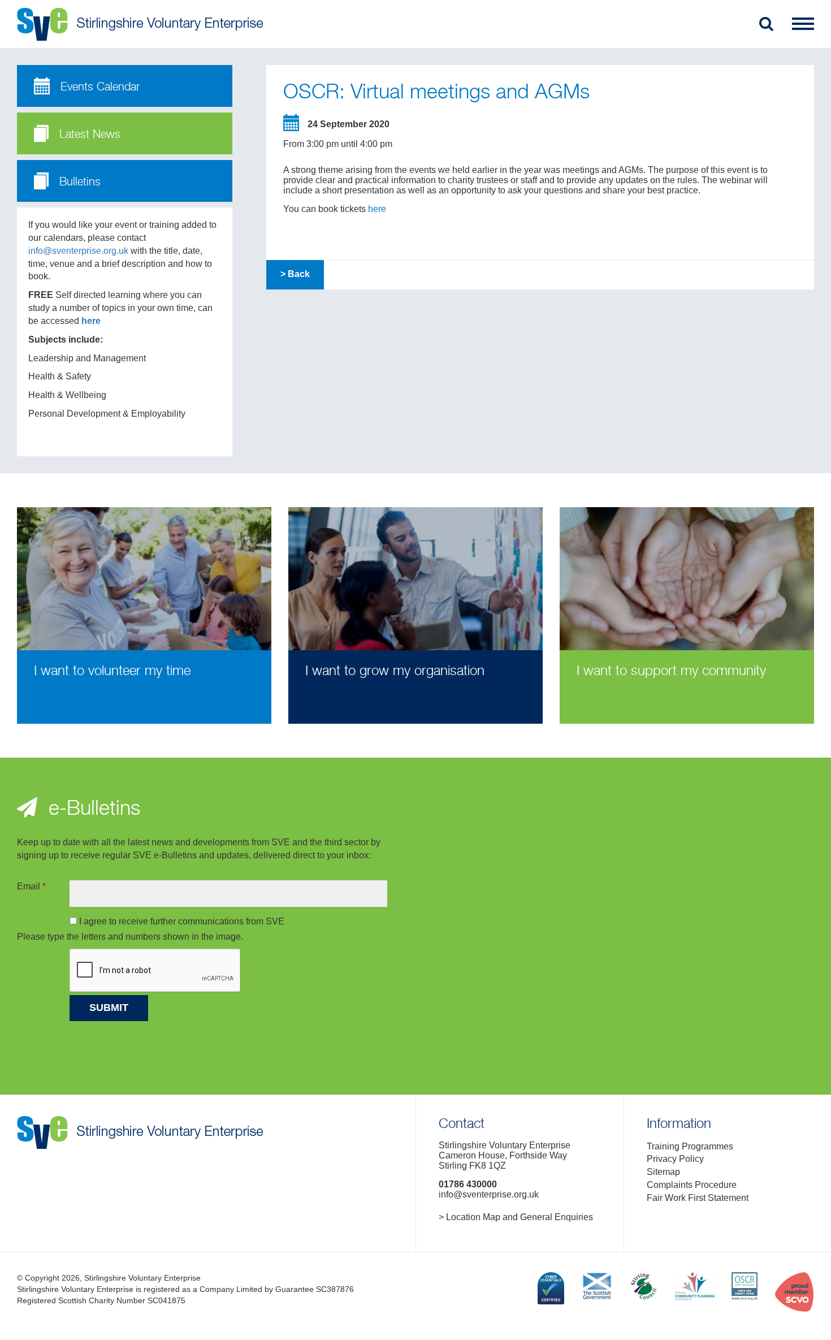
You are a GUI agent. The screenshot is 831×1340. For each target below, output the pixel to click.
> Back (295, 274)
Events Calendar (98, 87)
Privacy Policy (675, 1159)
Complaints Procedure (692, 1185)
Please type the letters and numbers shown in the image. (130, 936)
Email (31, 886)
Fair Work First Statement (697, 1198)
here (91, 321)
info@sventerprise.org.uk (78, 251)
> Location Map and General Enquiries (516, 1217)
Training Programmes (690, 1146)
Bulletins (78, 182)
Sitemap (663, 1172)
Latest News (88, 135)
